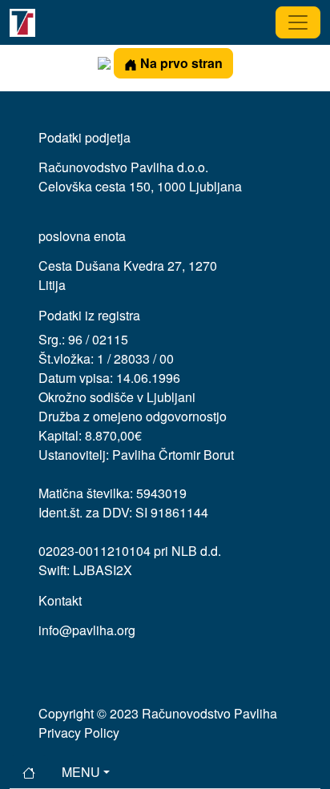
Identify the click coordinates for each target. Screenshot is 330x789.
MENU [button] (81, 772)
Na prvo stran (180, 63)
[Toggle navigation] (298, 22)
